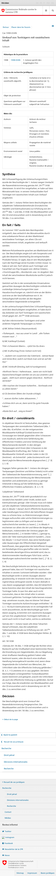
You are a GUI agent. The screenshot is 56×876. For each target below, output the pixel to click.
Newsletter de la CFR (14, 849)
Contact (8, 812)
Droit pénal (9, 755)
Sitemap (20, 873)
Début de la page (11, 719)
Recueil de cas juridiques (13, 742)
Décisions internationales (15, 762)
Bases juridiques (47, 873)
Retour (6, 27)
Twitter (8, 831)
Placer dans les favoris (20, 27)
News (7, 855)
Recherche (6, 748)
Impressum (32, 873)
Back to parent (10, 734)
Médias (8, 818)
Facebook (9, 843)
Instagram (9, 837)
